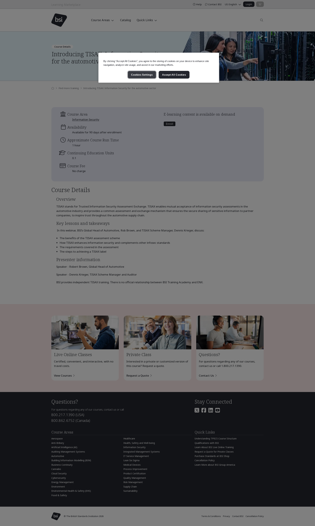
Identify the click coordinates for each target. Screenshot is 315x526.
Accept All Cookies (174, 74)
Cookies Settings (142, 74)
